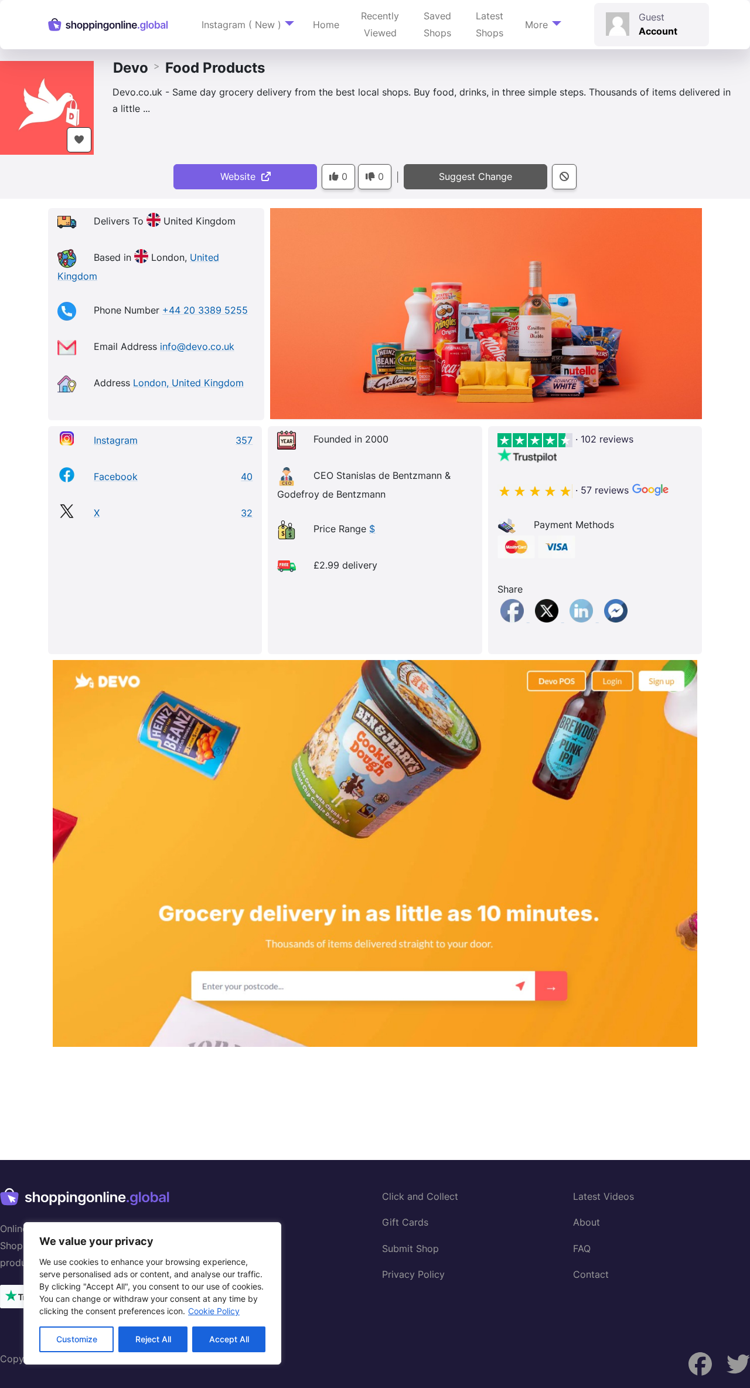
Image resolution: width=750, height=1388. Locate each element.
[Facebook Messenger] (615, 618)
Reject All (153, 1339)
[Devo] (47, 107)
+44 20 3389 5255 (205, 310)
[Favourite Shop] (79, 139)
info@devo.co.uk (197, 346)
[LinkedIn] (583, 618)
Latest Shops (489, 24)
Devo (130, 67)
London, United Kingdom (188, 383)
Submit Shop (410, 1248)
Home (326, 24)
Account (658, 31)
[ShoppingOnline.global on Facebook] (738, 1364)
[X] (548, 618)
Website (240, 176)
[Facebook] (513, 618)
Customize (76, 1339)
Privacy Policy (413, 1274)
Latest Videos (603, 1196)
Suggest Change (475, 176)
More (536, 24)
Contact (591, 1274)
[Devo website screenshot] (375, 853)
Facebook (116, 476)
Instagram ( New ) (241, 24)
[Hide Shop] (564, 176)
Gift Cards (405, 1222)
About (586, 1222)
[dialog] (152, 1293)
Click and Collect (420, 1196)
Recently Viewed (380, 24)
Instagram (116, 440)
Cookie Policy (214, 1311)
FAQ (582, 1248)
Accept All (229, 1339)
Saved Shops (437, 24)
